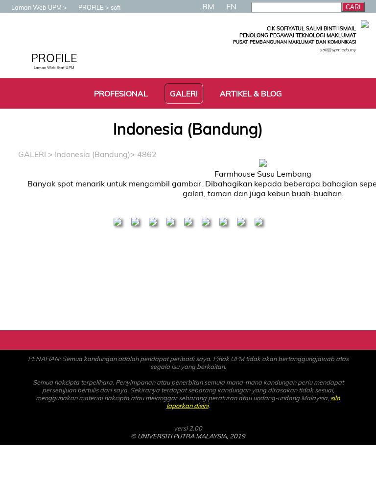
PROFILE (91, 7)
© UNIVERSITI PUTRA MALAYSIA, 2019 (188, 436)
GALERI (32, 154)
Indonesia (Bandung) (92, 154)
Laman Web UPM (36, 7)
